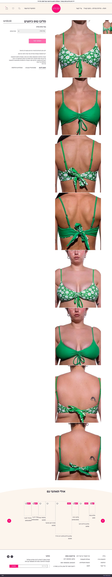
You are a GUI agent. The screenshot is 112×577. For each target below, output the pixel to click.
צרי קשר (79, 8)
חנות (104, 8)
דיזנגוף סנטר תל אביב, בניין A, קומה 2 (64, 566)
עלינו (104, 556)
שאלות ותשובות (85, 559)
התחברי (32, 8)
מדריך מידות (13, 31)
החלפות (103, 562)
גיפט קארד (87, 8)
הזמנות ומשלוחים (85, 562)
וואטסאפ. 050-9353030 (68, 562)
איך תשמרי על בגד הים (83, 556)
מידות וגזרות (97, 8)
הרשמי (26, 8)
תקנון (88, 566)
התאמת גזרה (101, 559)
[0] (7, 8)
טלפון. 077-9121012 (69, 559)
